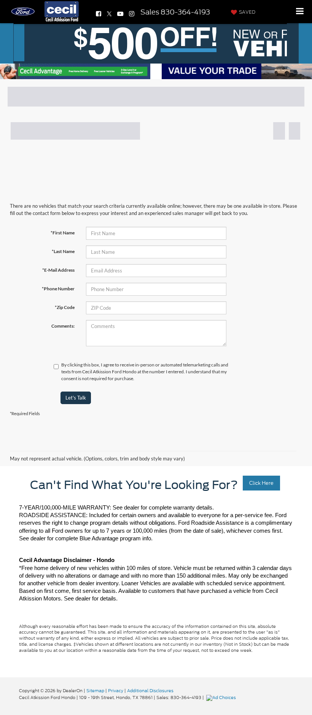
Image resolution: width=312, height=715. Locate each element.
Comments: (63, 326)
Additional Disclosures (150, 691)
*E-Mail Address (58, 270)
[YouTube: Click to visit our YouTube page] (120, 14)
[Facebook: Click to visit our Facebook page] (98, 14)
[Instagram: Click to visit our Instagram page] (131, 14)
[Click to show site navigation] (300, 11)
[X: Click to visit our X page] (109, 14)
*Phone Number (58, 288)
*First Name (63, 233)
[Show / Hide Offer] (150, 42)
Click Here (261, 483)
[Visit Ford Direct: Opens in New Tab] (222, 697)
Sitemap (95, 691)
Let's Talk (75, 398)
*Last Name (63, 251)
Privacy (115, 691)
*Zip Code (65, 307)
